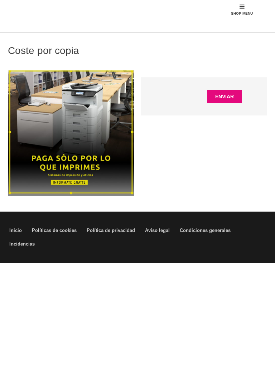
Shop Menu (242, 13)
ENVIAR (224, 96)
